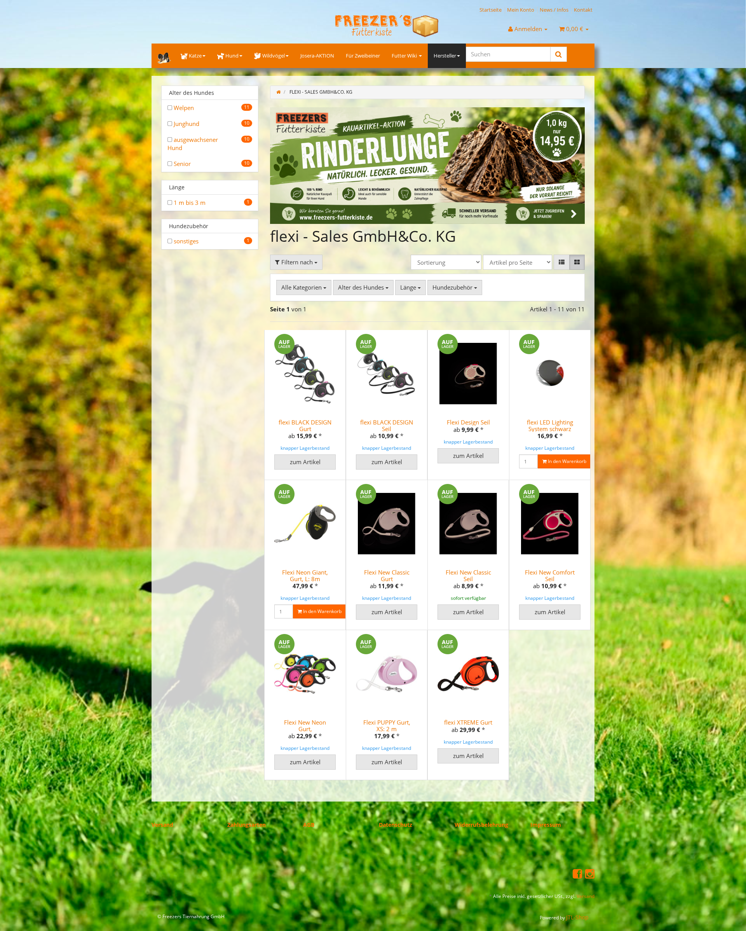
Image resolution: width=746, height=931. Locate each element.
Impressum (545, 824)
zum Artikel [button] (305, 462)
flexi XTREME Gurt (468, 723)
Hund (232, 55)
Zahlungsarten (246, 824)
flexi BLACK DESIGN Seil (386, 426)
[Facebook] (577, 873)
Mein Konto (520, 9)
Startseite (490, 9)
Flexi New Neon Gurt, (305, 726)
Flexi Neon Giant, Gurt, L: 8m (305, 576)
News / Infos (554, 9)
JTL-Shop (577, 917)
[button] (562, 262)
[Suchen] (558, 54)
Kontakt (583, 9)
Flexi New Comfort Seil (550, 576)
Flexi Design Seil (468, 422)
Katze (195, 55)
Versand (162, 824)
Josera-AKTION (317, 55)
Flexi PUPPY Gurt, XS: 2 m (386, 726)
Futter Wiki (405, 55)
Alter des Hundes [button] (361, 287)
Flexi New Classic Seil (468, 576)
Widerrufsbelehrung (481, 824)
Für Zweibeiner (363, 55)
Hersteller (445, 55)
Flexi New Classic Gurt (387, 576)
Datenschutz (395, 824)
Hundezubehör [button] (453, 287)
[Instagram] (589, 873)
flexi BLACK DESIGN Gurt (305, 426)
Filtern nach (297, 262)
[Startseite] (278, 92)
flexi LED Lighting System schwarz (550, 426)
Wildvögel (273, 55)
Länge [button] (409, 287)
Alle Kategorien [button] (302, 287)
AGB (308, 824)
